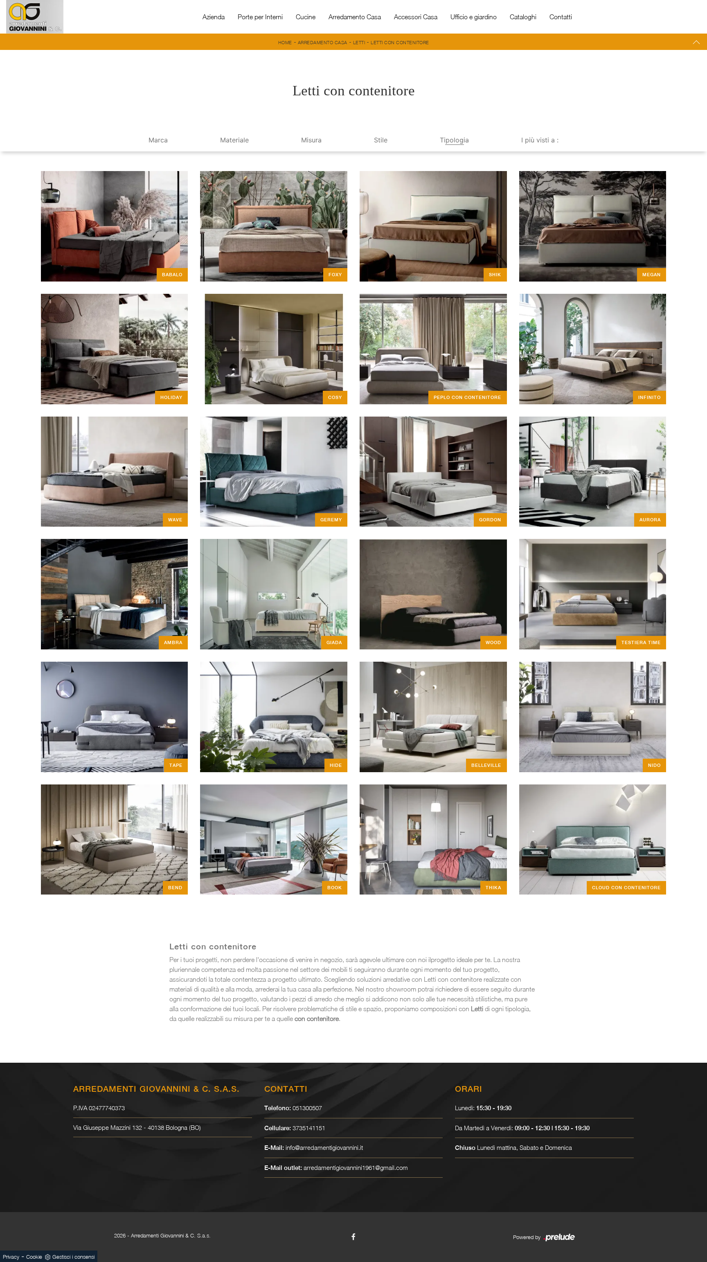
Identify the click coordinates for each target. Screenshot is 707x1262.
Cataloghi (523, 16)
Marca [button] (158, 140)
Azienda (214, 16)
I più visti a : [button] (539, 140)
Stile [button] (380, 140)
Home (285, 42)
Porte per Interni (260, 16)
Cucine (305, 16)
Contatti (560, 16)
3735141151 (309, 1127)
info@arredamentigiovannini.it (324, 1147)
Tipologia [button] (454, 140)
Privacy (11, 1256)
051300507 (307, 1107)
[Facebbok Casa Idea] (353, 1236)
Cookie (34, 1256)
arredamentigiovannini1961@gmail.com (356, 1167)
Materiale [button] (234, 140)
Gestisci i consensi (73, 1256)
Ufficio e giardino (473, 16)
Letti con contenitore (400, 42)
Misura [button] (311, 140)
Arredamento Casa (355, 16)
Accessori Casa (415, 16)
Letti (359, 42)
